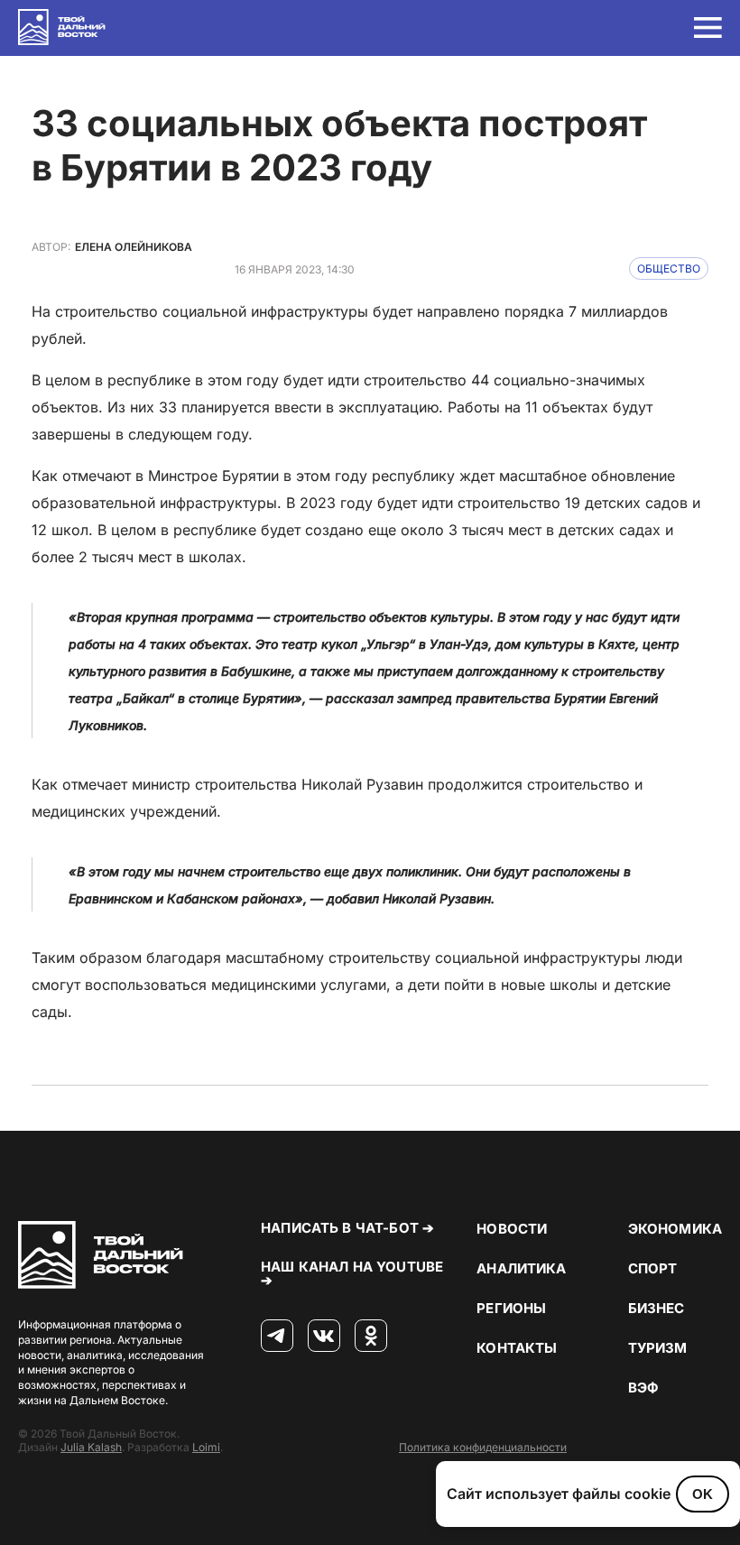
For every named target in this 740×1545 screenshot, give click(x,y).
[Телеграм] (277, 1336)
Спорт (653, 1268)
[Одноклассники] (371, 1336)
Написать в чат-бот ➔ (347, 1228)
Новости (511, 1228)
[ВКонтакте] (324, 1336)
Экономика (675, 1228)
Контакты (516, 1347)
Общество (668, 268)
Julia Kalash (91, 1447)
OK (702, 1494)
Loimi (206, 1447)
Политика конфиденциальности (483, 1447)
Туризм (658, 1347)
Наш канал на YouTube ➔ (352, 1273)
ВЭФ (643, 1387)
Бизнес (656, 1308)
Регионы (511, 1308)
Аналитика (521, 1268)
